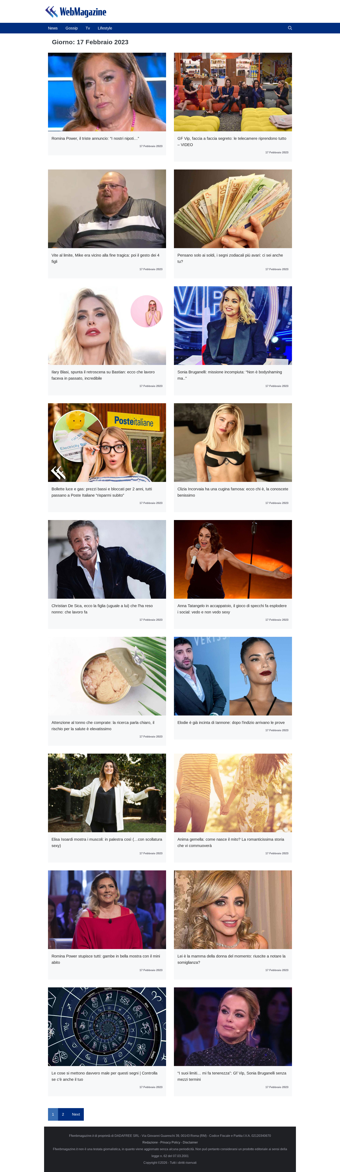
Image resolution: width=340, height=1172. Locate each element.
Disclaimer (190, 1142)
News (53, 28)
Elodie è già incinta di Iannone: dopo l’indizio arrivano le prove (231, 722)
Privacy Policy (170, 1142)
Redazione (150, 1142)
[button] (290, 28)
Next (76, 1114)
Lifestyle (105, 28)
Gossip (72, 28)
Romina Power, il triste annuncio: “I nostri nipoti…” (95, 138)
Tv (88, 28)
